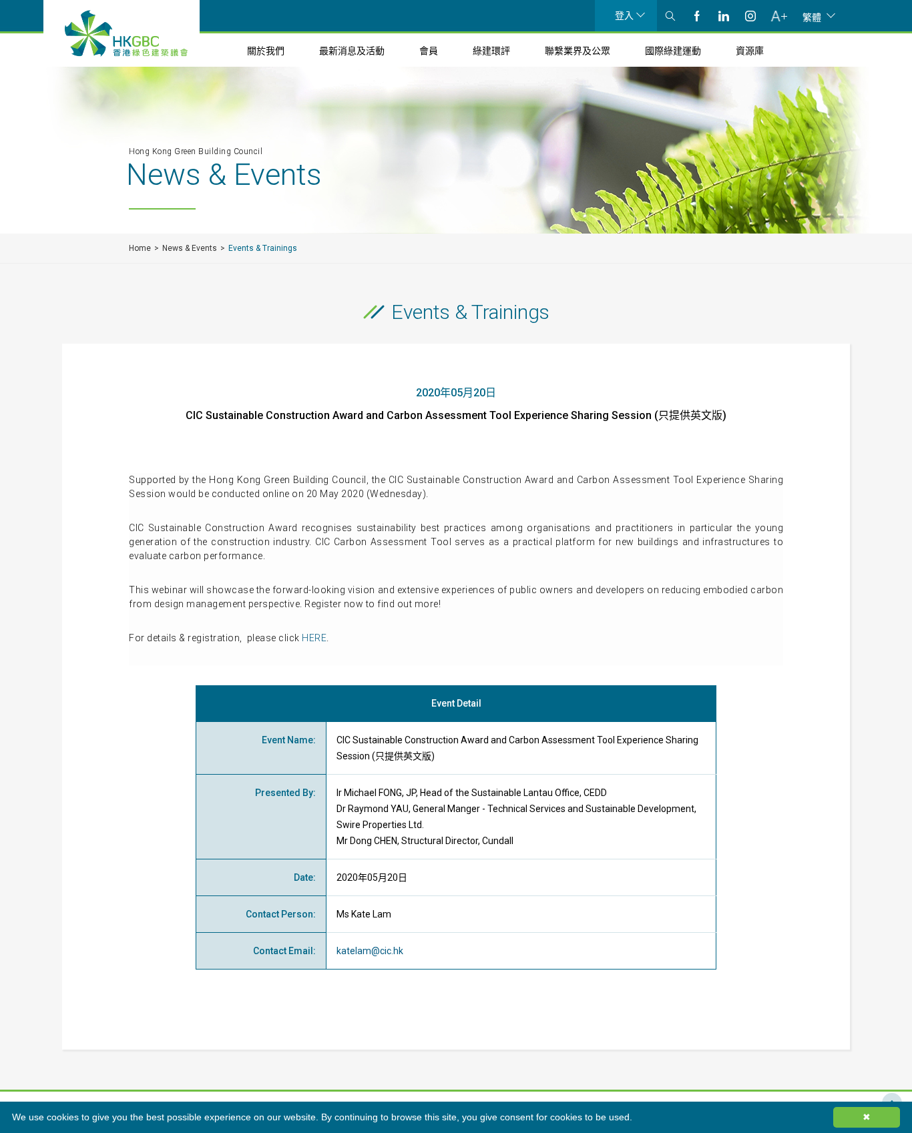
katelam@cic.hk (369, 951)
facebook (697, 15)
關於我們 (265, 50)
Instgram (750, 15)
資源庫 (750, 50)
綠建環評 (491, 50)
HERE (314, 638)
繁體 (812, 16)
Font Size (778, 15)
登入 (624, 15)
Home (140, 248)
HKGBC (126, 33)
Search (670, 15)
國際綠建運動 (673, 50)
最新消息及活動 (352, 50)
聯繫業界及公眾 (577, 50)
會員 (428, 50)
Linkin (723, 15)
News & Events (189, 248)
